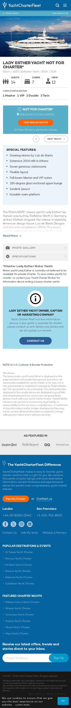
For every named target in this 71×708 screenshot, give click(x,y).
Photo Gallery (24, 247)
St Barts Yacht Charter (18, 564)
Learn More (22, 705)
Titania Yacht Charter (17, 627)
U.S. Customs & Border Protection (33, 364)
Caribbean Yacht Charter (19, 583)
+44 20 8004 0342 (16, 515)
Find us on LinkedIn (30, 524)
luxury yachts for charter (42, 129)
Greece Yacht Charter (18, 571)
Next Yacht (54, 139)
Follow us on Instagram (22, 524)
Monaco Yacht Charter (18, 558)
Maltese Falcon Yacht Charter (22, 602)
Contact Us (35, 341)
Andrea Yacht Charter (18, 621)
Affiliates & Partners (54, 532)
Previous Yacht (36, 139)
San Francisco (46, 509)
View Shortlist (60, 13)
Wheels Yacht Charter (18, 608)
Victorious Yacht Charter (19, 614)
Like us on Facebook (5, 524)
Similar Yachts (12, 13)
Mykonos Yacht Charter (18, 577)
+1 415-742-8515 (49, 515)
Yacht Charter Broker (43, 277)
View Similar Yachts (35, 122)
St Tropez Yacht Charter (19, 552)
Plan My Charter (16, 498)
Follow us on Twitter (13, 524)
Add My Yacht (29, 532)
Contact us (44, 499)
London (7, 509)
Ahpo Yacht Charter (16, 633)
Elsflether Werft (40, 216)
